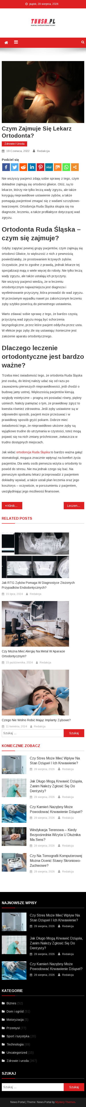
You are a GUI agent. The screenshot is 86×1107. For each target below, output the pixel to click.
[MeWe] (49, 167)
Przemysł (13, 1028)
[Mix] (58, 167)
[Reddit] (23, 167)
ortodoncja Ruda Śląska (33, 452)
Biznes (11, 1003)
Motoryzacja (15, 1019)
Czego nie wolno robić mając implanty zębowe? (36, 720)
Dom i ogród (15, 1011)
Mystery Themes (65, 1102)
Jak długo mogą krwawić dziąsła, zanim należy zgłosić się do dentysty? (56, 786)
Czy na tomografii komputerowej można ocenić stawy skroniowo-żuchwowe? (56, 860)
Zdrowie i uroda (14, 143)
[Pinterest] (40, 167)
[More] (75, 167)
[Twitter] (15, 167)
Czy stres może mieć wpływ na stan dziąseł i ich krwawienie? (55, 760)
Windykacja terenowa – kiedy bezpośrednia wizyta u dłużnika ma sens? (55, 835)
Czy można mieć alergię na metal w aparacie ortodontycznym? (33, 654)
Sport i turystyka (18, 1036)
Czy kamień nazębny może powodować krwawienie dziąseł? (56, 809)
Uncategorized (17, 1052)
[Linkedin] (32, 167)
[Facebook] (6, 167)
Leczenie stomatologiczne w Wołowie (75, 505)
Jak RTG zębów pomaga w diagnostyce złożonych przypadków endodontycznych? (38, 585)
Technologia (15, 1044)
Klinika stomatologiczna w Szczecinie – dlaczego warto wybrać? (14, 505)
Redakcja (43, 151)
